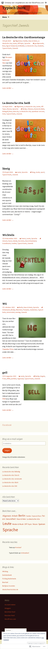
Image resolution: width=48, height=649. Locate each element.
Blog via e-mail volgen (12, 438)
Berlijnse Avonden (8, 586)
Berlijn (24, 109)
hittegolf (5, 111)
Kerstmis (21, 241)
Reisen (9, 109)
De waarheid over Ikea (7, 60)
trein (4, 114)
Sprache (27, 43)
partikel (13, 379)
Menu (4, 17)
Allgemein (18, 41)
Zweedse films (8, 349)
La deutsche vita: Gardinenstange (23, 37)
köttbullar (21, 46)
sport (43, 172)
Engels (42, 376)
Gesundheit (11, 519)
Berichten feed (10, 612)
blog (33, 172)
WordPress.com (10, 619)
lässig (6, 168)
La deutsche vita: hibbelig (11, 472)
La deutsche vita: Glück (10, 482)
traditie (14, 243)
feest (10, 241)
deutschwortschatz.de (10, 589)
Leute (15, 43)
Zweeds (15, 48)
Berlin (21, 307)
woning (17, 312)
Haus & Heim (32, 41)
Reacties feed (10, 615)
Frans (4, 379)
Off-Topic (20, 43)
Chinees (30, 109)
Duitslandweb (7, 575)
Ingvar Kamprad (11, 46)
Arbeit (15, 515)
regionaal (20, 379)
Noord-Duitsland (30, 241)
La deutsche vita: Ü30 (9, 486)
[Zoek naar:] (44, 17)
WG (4, 303)
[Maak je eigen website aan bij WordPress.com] (24, 2)
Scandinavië (6, 243)
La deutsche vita (31, 46)
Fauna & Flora (36, 516)
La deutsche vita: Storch (10, 475)
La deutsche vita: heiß (16, 103)
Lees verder (8, 88)
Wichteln (8, 235)
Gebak (15, 241)
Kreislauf (18, 547)
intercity (16, 111)
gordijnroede (39, 43)
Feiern (23, 238)
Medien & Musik (18, 524)
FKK (4, 399)
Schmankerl (25, 553)
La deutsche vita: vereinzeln (12, 479)
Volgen (7, 450)
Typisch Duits (7, 48)
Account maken (10, 605)
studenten (33, 310)
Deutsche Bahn (39, 109)
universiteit (11, 312)
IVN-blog (5, 571)
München (19, 310)
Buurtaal (5, 582)
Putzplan (26, 310)
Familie (25, 41)
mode (38, 172)
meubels (41, 46)
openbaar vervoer (38, 111)
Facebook (6, 424)
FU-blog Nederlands (9, 579)
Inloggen (8, 608)
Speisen (41, 524)
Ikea (3, 46)
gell (4, 372)
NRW (8, 379)
